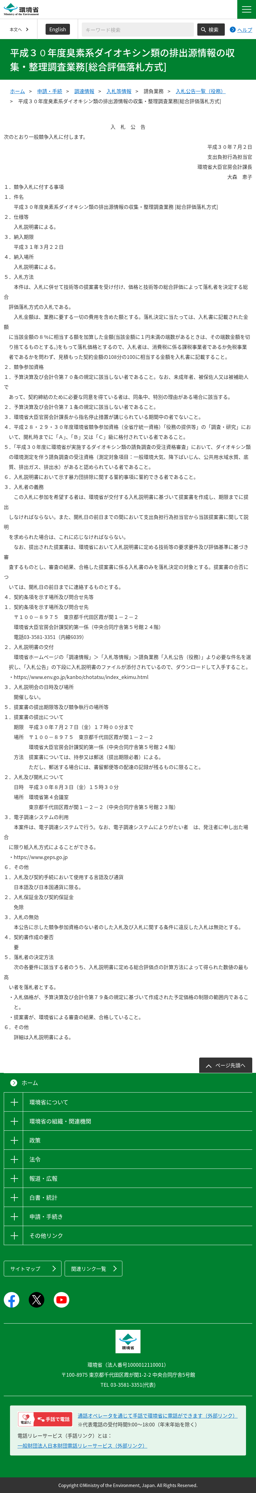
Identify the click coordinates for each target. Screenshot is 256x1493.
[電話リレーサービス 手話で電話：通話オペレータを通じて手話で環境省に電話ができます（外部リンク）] (45, 1419)
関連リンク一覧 (88, 1268)
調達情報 (84, 91)
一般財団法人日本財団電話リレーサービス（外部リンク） (82, 1445)
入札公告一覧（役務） (201, 91)
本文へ (16, 29)
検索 (214, 29)
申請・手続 (49, 91)
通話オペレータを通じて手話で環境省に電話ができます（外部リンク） (158, 1415)
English (57, 29)
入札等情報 (118, 91)
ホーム (17, 91)
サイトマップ (25, 1268)
